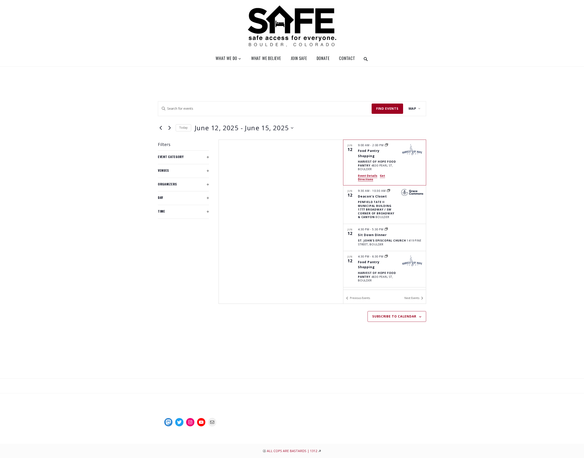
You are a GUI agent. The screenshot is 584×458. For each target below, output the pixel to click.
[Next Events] (169, 128)
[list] (384, 215)
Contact (347, 58)
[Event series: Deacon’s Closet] (388, 191)
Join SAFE (299, 58)
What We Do (226, 58)
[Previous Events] (160, 128)
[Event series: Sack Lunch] (386, 145)
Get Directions (371, 178)
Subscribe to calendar (394, 316)
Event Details (367, 176)
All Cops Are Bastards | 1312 (292, 451)
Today (183, 128)
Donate (323, 58)
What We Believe (266, 58)
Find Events (387, 108)
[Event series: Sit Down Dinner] (386, 229)
